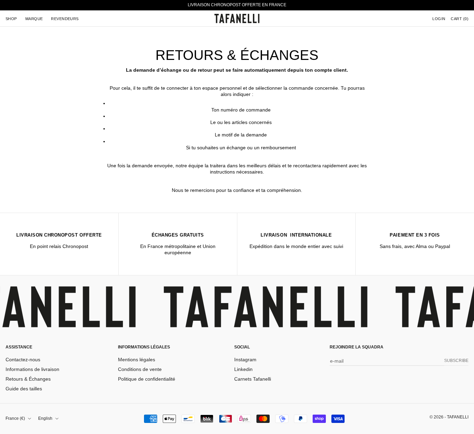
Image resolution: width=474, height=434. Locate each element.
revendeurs (64, 18)
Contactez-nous (23, 359)
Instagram (245, 359)
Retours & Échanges (28, 379)
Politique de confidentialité (146, 379)
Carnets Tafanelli (252, 379)
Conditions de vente (140, 369)
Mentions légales (136, 359)
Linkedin (243, 369)
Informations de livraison (32, 369)
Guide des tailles (24, 388)
